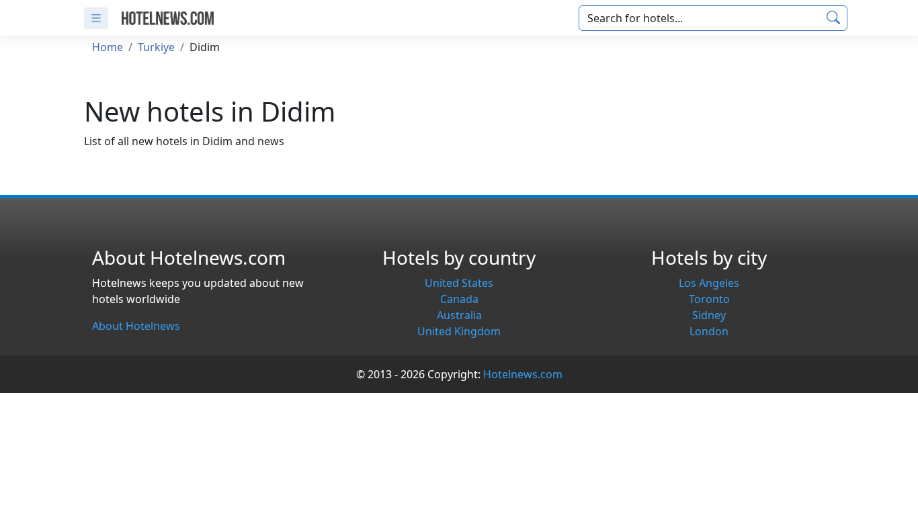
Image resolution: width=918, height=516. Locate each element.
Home (107, 47)
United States (459, 282)
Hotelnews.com (522, 374)
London (709, 331)
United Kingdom (459, 331)
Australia (459, 315)
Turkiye (156, 47)
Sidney (709, 315)
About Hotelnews (136, 325)
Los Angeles (709, 282)
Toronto (709, 299)
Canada (459, 299)
